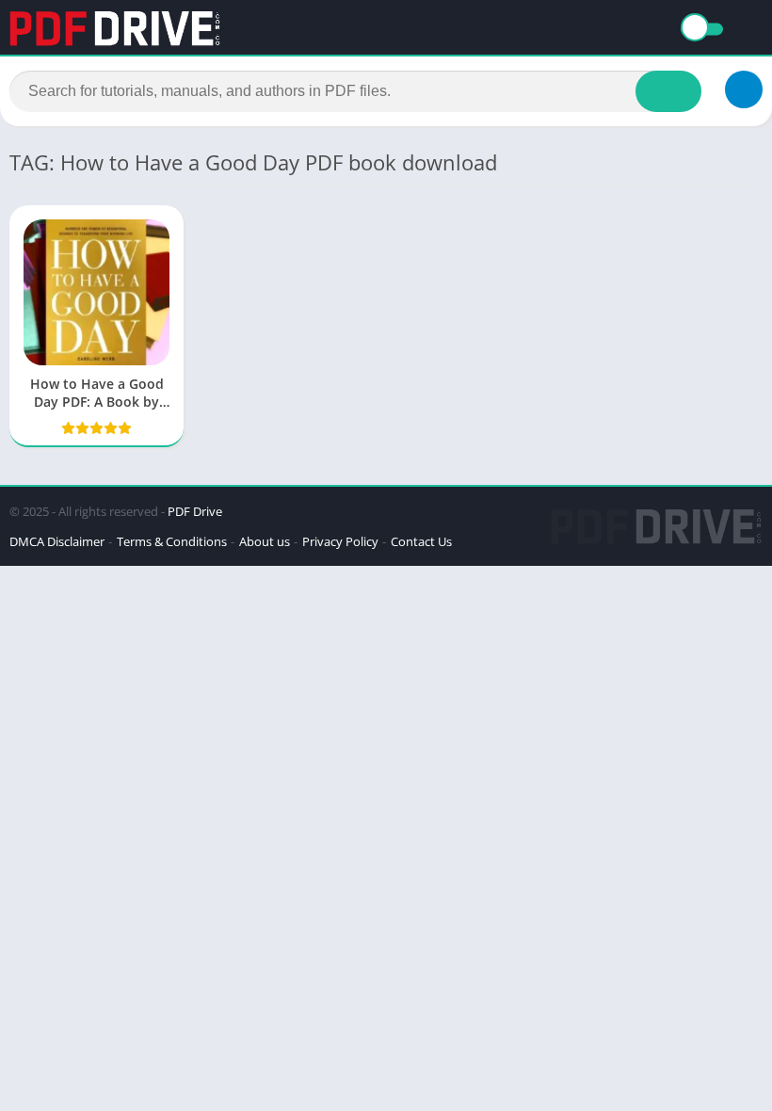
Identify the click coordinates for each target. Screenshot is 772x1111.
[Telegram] (744, 89)
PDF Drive (195, 511)
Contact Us (421, 541)
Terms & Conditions (172, 541)
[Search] (668, 91)
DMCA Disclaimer (57, 541)
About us (264, 541)
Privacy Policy (340, 541)
